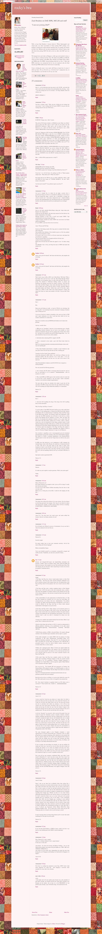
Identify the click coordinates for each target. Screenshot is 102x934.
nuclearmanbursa (80, 149)
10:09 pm (41, 208)
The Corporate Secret (81, 114)
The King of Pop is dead (24, 138)
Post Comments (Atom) (43, 915)
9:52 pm (43, 826)
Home (50, 912)
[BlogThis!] (39, 75)
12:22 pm (44, 535)
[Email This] (38, 75)
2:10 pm (43, 837)
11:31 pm (44, 299)
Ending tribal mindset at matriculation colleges (21, 225)
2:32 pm (39, 559)
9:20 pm (43, 863)
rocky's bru (23, 7)
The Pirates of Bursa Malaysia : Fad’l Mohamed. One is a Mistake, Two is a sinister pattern (81, 153)
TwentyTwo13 (79, 27)
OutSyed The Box (80, 63)
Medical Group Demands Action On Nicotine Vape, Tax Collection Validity (81, 81)
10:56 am (44, 513)
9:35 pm (43, 191)
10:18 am (44, 480)
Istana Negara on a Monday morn (24, 104)
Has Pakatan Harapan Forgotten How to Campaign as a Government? (80, 173)
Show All (86, 205)
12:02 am (44, 396)
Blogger (63, 923)
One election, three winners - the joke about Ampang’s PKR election (21, 174)
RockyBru (18, 25)
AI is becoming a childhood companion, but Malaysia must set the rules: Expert (81, 99)
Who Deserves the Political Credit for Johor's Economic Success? (81, 193)
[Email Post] (35, 75)
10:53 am (44, 499)
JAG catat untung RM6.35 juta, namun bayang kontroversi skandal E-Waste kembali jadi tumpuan (81, 118)
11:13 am (44, 524)
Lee (36, 560)
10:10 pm (41, 264)
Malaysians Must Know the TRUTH (81, 44)
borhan (37, 253)
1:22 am (43, 465)
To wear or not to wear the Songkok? (24, 122)
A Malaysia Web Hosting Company (19, 57)
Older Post (66, 912)
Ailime (53, 923)
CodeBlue (78, 78)
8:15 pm (43, 575)
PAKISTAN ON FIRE (80, 64)
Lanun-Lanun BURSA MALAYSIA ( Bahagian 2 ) (81, 136)
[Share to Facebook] (43, 75)
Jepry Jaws (78, 133)
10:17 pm (44, 275)
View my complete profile (20, 45)
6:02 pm (43, 85)
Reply (36, 97)
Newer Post (34, 912)
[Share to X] (41, 75)
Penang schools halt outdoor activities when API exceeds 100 (81, 48)
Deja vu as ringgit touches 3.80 (24, 210)
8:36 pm (43, 778)
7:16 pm (42, 164)
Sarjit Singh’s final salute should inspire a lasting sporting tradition (81, 29)
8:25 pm (43, 694)
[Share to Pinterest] (44, 75)
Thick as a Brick (80, 170)
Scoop (77, 95)
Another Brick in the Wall (81, 189)
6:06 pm (43, 876)
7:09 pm (43, 102)
